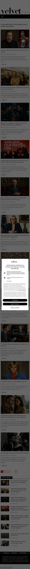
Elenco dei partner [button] (22, 290)
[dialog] (15, 284)
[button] (15, 281)
